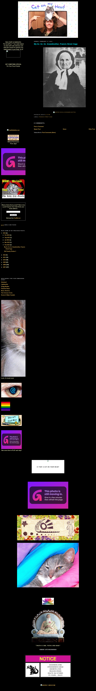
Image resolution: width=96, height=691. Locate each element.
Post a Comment (39, 126)
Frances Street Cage (45, 116)
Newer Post (37, 129)
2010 (4, 260)
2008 (4, 264)
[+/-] (2, 225)
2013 (4, 233)
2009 (4, 262)
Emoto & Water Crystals (8, 295)
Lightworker (4, 284)
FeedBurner (17, 218)
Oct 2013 (7, 235)
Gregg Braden (5, 286)
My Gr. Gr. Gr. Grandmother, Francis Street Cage (56, 44)
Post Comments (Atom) (49, 132)
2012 (4, 255)
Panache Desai (5, 288)
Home (64, 129)
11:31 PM (47, 114)
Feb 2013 (7, 245)
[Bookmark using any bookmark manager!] (64, 112)
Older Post (92, 129)
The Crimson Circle (6, 293)
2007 (4, 267)
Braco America (5, 290)
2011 (4, 257)
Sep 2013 (7, 237)
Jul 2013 (7, 240)
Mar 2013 (7, 242)
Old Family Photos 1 (10, 251)
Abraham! (4, 282)
